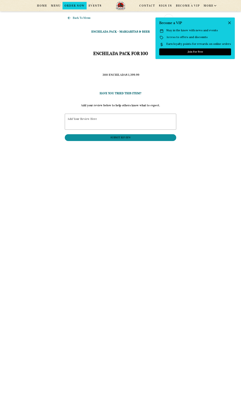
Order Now (74, 5)
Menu (56, 5)
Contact (147, 5)
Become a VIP (188, 5)
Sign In (165, 5)
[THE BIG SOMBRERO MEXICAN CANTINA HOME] (120, 5)
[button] (210, 5)
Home (42, 5)
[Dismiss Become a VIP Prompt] (230, 23)
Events (95, 5)
